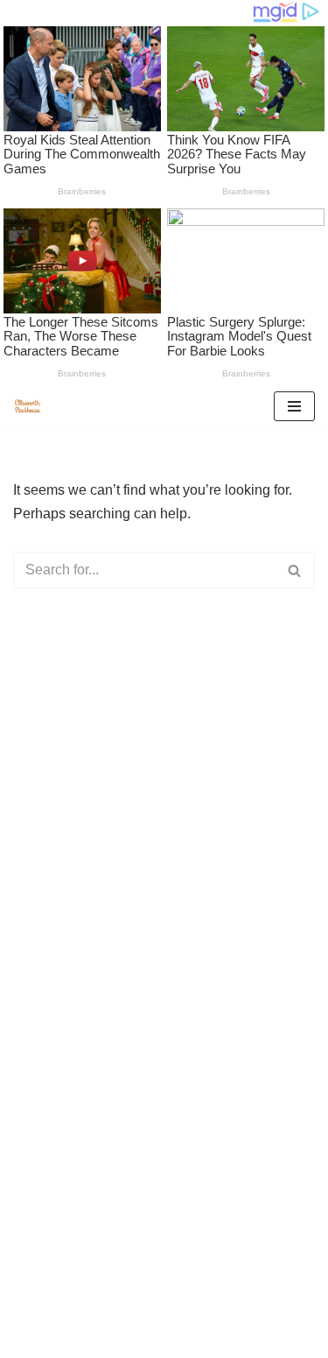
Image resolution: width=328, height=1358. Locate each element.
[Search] (295, 570)
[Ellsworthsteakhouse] (31, 406)
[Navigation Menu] (294, 406)
